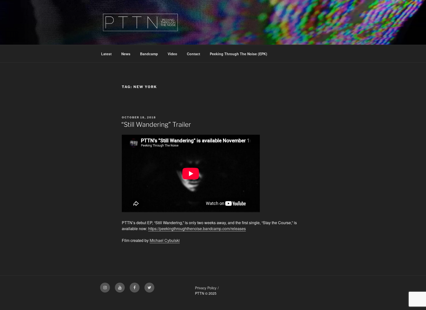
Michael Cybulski (165, 240)
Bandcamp (149, 53)
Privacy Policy (205, 287)
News (125, 53)
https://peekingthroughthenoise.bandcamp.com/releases (197, 228)
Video (172, 53)
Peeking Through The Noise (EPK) (238, 53)
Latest (106, 53)
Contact (193, 53)
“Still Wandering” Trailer (156, 124)
